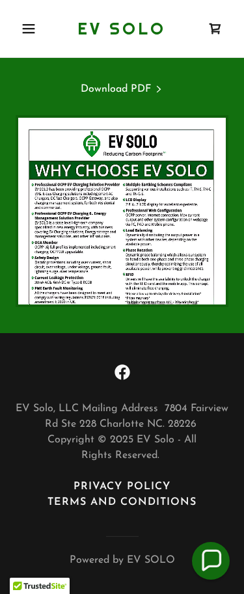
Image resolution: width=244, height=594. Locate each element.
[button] (31, 29)
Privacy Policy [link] (122, 486)
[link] (121, 32)
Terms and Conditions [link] (122, 502)
